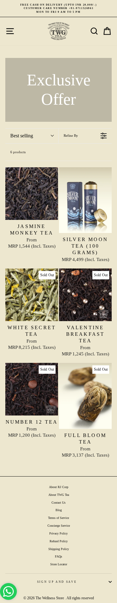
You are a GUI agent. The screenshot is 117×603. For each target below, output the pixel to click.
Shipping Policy (58, 549)
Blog (59, 510)
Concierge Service (58, 525)
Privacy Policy (58, 533)
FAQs (58, 556)
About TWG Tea (58, 494)
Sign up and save (57, 581)
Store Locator (58, 564)
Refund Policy (59, 541)
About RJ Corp (58, 487)
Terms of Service (58, 518)
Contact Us (58, 502)
